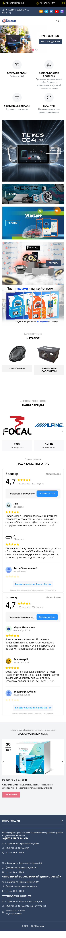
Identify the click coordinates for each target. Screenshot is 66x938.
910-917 (24, 9)
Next (63, 431)
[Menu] (62, 20)
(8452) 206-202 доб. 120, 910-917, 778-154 (26, 906)
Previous (3, 431)
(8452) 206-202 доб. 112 (17, 848)
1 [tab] (30, 50)
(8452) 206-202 (13, 9)
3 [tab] (36, 50)
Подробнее (11, 794)
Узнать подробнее (50, 41)
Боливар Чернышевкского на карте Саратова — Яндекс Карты (33, 590)
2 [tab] (33, 50)
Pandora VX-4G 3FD (14, 780)
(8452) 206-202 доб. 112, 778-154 (21, 886)
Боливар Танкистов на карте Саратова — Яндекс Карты (33, 713)
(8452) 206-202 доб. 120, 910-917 (21, 867)
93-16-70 (6, 13)
